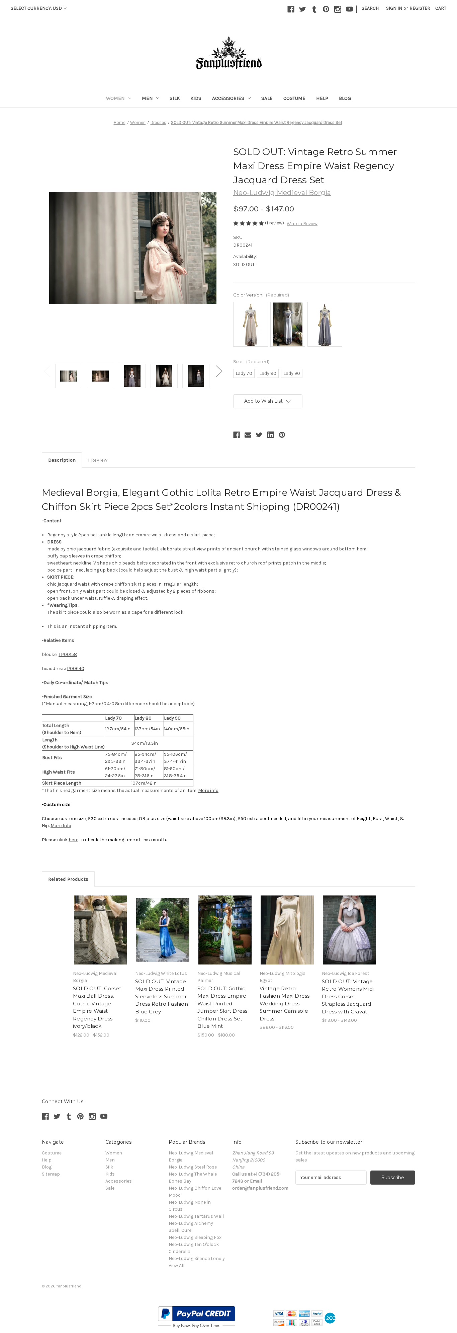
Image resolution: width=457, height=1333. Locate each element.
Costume (294, 98)
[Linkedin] (270, 435)
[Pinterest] (326, 9)
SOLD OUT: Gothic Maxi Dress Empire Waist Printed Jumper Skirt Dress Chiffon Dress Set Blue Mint (222, 1007)
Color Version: (261, 294)
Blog (345, 98)
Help (322, 98)
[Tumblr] (314, 9)
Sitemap (51, 1174)
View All (176, 1265)
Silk (175, 98)
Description (62, 460)
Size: (251, 361)
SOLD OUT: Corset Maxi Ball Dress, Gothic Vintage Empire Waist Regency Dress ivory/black (97, 1007)
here (73, 840)
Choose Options (287, 930)
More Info (61, 825)
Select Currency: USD (37, 8)
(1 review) (275, 223)
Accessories (228, 98)
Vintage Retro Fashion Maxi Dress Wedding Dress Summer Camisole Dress (285, 1003)
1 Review (97, 460)
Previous (47, 371)
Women (115, 98)
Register (419, 8)
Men (147, 98)
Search (370, 8)
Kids (195, 98)
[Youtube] (349, 9)
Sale (267, 98)
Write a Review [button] (302, 223)
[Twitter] (302, 9)
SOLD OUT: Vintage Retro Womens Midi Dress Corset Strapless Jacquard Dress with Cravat (348, 996)
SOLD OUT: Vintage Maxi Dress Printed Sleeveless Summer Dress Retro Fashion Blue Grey (161, 996)
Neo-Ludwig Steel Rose (193, 1167)
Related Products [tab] (68, 879)
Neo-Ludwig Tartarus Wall (196, 1216)
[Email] (248, 435)
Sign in (394, 8)
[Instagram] (337, 9)
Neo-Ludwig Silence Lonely (197, 1258)
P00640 (75, 668)
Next (218, 371)
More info (208, 790)
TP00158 (68, 654)
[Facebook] (290, 9)
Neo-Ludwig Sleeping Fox (195, 1237)
